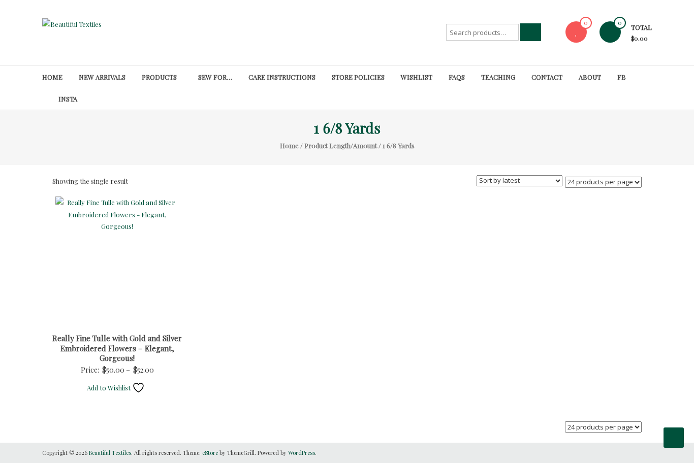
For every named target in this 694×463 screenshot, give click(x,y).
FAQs (457, 77)
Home (52, 77)
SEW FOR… (215, 77)
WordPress (301, 452)
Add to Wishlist (109, 387)
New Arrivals (102, 77)
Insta (67, 98)
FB (621, 77)
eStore (210, 452)
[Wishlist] (576, 31)
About (590, 77)
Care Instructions (282, 77)
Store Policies (358, 77)
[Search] (530, 32)
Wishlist (416, 77)
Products (159, 77)
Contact (546, 77)
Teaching (498, 77)
